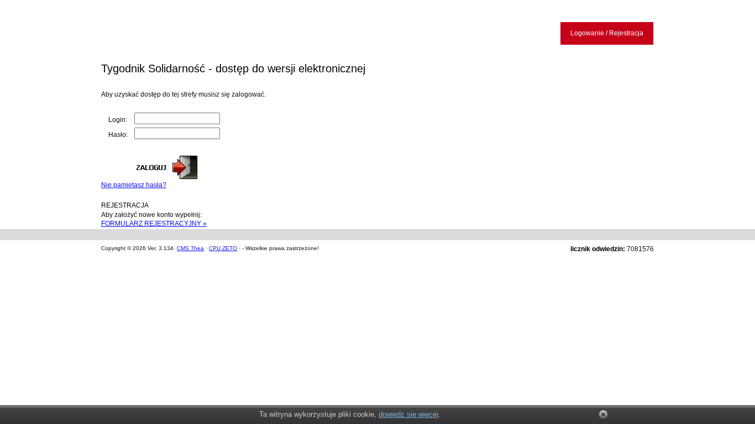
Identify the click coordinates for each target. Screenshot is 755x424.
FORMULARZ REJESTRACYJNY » (154, 223)
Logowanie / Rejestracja (606, 33)
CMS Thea (190, 248)
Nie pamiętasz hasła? (133, 185)
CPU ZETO (223, 248)
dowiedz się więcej (408, 414)
